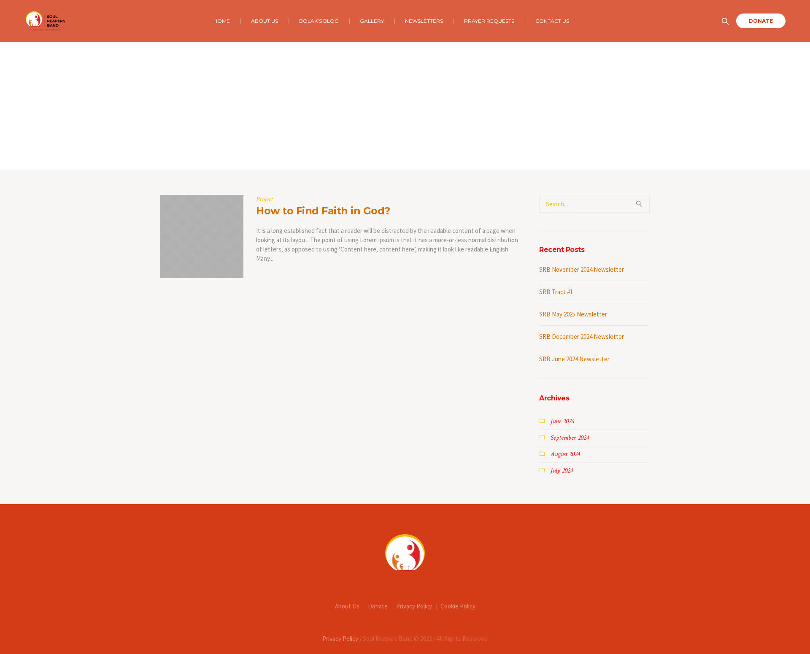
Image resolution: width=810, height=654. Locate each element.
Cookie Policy (457, 606)
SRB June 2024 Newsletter (574, 359)
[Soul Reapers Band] (405, 553)
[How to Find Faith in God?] (201, 236)
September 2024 (570, 437)
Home (396, 152)
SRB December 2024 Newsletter (581, 336)
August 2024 (565, 454)
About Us (347, 606)
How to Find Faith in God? (323, 211)
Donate (378, 606)
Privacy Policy (414, 606)
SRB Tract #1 (556, 292)
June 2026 (562, 421)
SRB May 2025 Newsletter (573, 314)
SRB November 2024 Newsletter (581, 269)
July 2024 (561, 470)
